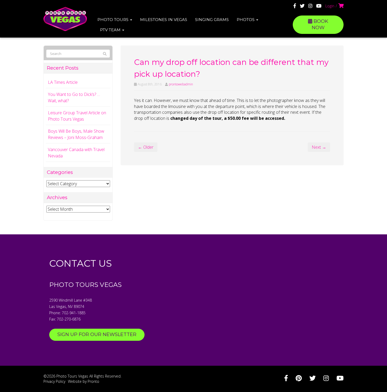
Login (329, 5)
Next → (319, 147)
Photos (246, 19)
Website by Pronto (83, 381)
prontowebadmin (181, 84)
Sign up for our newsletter (96, 334)
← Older (145, 147)
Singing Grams (212, 19)
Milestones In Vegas (163, 19)
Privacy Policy (54, 381)
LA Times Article (63, 82)
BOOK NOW (320, 24)
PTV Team (111, 29)
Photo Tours (113, 19)
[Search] (105, 54)
